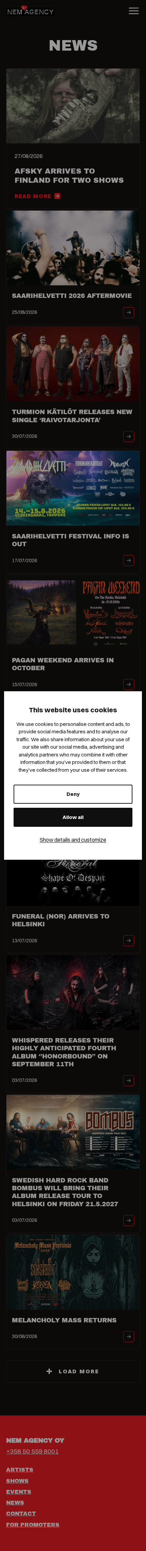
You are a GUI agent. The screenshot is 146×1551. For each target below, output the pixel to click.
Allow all (73, 817)
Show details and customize (73, 839)
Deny (73, 794)
